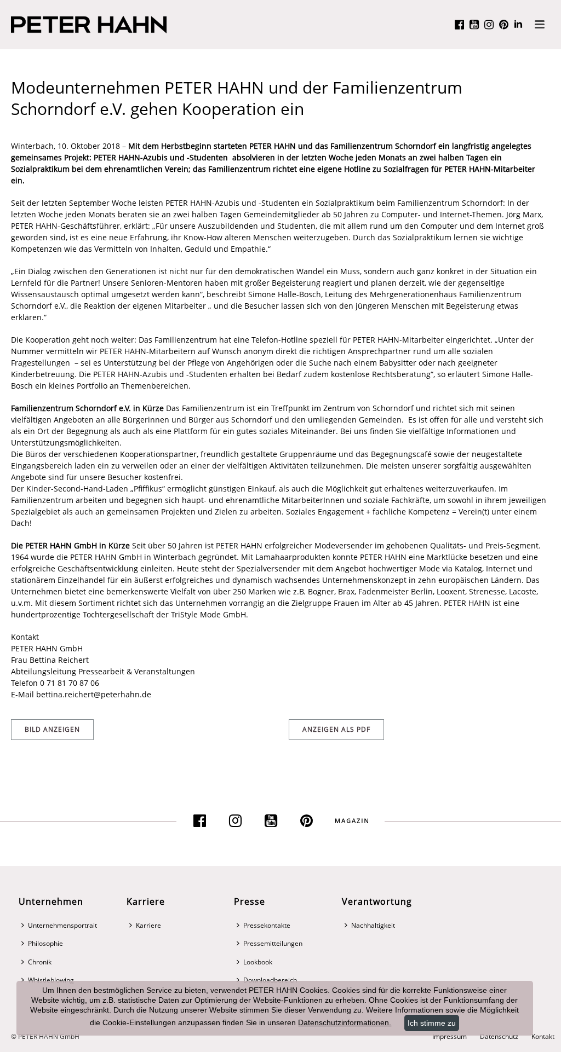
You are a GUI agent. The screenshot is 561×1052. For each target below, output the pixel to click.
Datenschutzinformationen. (344, 1022)
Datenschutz (499, 1036)
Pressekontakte (266, 925)
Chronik (39, 962)
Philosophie (45, 943)
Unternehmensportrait (62, 925)
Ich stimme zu (432, 1023)
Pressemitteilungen (272, 943)
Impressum (449, 1036)
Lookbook (257, 962)
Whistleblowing (51, 980)
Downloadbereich (270, 980)
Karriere (148, 925)
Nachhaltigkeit (373, 925)
